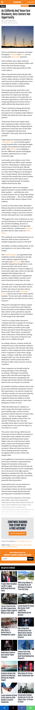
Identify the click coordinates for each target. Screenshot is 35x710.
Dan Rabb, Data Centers (8, 23)
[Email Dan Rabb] (17, 22)
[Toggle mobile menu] (2, 2)
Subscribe (30, 2)
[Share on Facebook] (22, 708)
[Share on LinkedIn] (4, 708)
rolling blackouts (7, 142)
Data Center (24, 6)
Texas (23, 54)
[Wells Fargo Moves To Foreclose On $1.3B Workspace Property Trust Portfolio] (26, 582)
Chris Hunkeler (5, 48)
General (32, 6)
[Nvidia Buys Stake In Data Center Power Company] (9, 650)
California (13, 54)
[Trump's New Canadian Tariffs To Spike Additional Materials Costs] (9, 582)
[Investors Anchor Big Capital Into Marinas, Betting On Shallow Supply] (9, 671)
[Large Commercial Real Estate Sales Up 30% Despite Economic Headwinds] (9, 693)
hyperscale (17, 262)
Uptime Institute (10, 255)
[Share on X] (13, 708)
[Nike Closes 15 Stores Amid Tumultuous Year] (26, 671)
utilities (13, 149)
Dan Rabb (10, 541)
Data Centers (27, 545)
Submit (30, 559)
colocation (29, 228)
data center (15, 57)
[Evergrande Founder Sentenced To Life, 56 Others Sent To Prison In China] (26, 693)
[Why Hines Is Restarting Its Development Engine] (9, 628)
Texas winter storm (11, 546)
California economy (17, 545)
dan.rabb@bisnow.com (23, 541)
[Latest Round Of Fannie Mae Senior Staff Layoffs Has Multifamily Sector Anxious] (26, 605)
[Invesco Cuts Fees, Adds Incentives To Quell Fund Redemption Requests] (26, 650)
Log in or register (17, 533)
